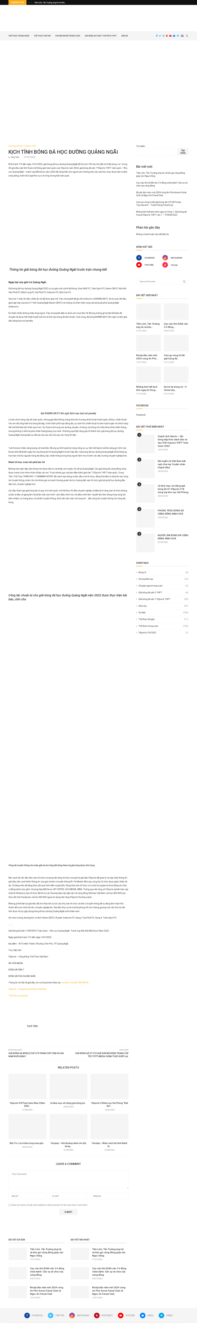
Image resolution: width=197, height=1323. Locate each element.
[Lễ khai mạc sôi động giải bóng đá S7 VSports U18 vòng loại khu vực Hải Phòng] (69, 1086)
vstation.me (67, 982)
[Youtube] (170, 35)
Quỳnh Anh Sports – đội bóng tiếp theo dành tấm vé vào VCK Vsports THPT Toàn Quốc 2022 (173, 441)
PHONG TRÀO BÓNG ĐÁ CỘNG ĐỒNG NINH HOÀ (171, 512)
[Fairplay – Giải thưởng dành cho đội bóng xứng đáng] (69, 1126)
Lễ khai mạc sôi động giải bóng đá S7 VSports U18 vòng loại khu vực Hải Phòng (173, 489)
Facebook (141, 415)
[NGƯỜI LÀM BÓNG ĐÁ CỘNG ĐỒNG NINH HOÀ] (145, 543)
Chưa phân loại (163, 579)
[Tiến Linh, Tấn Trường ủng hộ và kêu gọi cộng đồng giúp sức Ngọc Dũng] (148, 311)
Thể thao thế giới (42, 36)
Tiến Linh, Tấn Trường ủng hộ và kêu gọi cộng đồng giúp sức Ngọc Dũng (46, 1252)
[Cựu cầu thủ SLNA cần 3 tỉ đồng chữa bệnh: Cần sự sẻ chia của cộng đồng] (176, 311)
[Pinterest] (167, 35)
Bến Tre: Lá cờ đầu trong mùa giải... (27, 1143)
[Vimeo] (178, 35)
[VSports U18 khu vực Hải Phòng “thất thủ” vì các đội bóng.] (109, 1086)
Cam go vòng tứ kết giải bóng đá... (174, 357)
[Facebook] (156, 35)
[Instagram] (163, 35)
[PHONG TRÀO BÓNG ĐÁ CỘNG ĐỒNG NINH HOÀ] (145, 518)
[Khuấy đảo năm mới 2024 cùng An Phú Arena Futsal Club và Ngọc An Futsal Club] (148, 343)
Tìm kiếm (140, 146)
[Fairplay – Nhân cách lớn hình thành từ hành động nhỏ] (109, 1126)
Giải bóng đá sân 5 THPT (163, 592)
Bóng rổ (163, 572)
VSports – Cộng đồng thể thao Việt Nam (27, 989)
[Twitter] (160, 35)
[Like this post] (73, 1015)
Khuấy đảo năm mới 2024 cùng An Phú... (147, 357)
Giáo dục (163, 606)
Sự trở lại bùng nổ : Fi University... (175, 388)
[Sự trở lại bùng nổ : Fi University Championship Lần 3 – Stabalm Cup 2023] (176, 374)
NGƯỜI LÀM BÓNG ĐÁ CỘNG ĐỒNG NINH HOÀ (173, 537)
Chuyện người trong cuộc (67, 36)
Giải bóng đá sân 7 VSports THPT (101, 36)
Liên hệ (124, 36)
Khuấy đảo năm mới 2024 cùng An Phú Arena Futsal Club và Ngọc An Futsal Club (46, 1290)
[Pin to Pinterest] (83, 1015)
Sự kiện (163, 612)
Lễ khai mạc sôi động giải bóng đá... (68, 1103)
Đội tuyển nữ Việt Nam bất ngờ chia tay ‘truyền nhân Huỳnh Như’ (172, 464)
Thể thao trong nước (18, 36)
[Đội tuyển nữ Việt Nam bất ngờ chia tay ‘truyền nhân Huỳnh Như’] (145, 469)
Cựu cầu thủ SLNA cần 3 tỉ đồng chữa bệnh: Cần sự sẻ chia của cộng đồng (47, 1271)
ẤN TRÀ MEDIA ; (82, 982)
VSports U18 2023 (163, 632)
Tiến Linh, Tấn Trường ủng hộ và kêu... (50, 3)
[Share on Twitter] (80, 1015)
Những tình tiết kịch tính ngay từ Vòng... (146, 388)
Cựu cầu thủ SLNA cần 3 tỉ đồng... (176, 325)
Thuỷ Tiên (15, 157)
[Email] (174, 35)
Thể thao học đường (18, 995)
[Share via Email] (87, 1015)
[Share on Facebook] (76, 1015)
